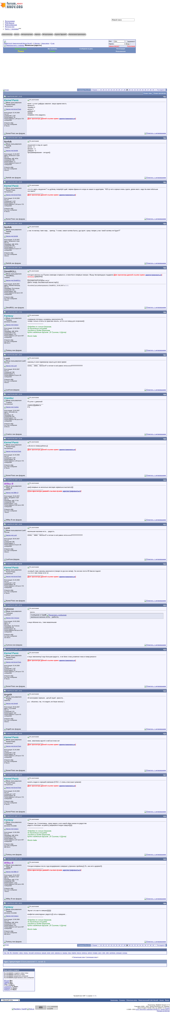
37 (148, 90)
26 (119, 90)
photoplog (15, 953)
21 (106, 90)
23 (111, 90)
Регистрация (131, 46)
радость (84, 953)
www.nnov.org (7, 34)
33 (137, 90)
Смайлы (6, 982)
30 (129, 90)
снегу (99, 953)
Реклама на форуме (163, 1011)
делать (26, 953)
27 (122, 90)
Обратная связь (131, 1000)
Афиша (37, 34)
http (8, 953)
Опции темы (147, 93)
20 (103, 90)
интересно (37, 953)
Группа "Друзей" (60, 34)
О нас (53, 43)
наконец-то (58, 953)
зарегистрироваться (67, 119)
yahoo (21, 953)
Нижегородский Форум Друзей (22, 43)
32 (135, 90)
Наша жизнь (45, 43)
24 (114, 90)
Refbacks (7, 989)
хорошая (119, 953)
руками (95, 953)
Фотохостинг (9, 27)
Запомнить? (131, 41)
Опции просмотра (159, 93)
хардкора (112, 953)
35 (142, 90)
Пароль (111, 44)
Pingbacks (7, 988)
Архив (161, 1000)
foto (5, 953)
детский (31, 953)
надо (52, 953)
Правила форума (21, 48)
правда (74, 953)
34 (140, 90)
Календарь (114, 1000)
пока (69, 953)
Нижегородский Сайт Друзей (148, 1000)
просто (79, 953)
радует (90, 953)
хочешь (124, 953)
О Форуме (36, 43)
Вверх (167, 1000)
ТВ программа (47, 34)
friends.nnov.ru (165, 1009)
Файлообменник (11, 25)
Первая (94, 90)
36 (145, 90)
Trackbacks (7, 986)
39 (153, 90)
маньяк (44, 953)
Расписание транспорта (77, 34)
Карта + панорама (12, 29)
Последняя (161, 90)
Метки (6, 950)
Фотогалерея (10, 21)
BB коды (6, 980)
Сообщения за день (86, 48)
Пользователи (121, 51)
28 (124, 90)
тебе (103, 953)
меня (48, 953)
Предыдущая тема (79, 957)
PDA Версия (9, 23)
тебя (107, 953)
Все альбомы (52, 48)
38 (150, 90)
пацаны (64, 953)
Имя (110, 41)
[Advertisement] (48, 60)
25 (116, 90)
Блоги (17, 34)
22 (109, 90)
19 (101, 90)
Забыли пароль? (114, 46)
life (11, 953)
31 (132, 90)
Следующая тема (91, 957)
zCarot (168, 1008)
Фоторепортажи (26, 34)
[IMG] (5, 983)
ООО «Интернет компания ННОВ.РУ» (148, 1009)
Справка (122, 1000)
